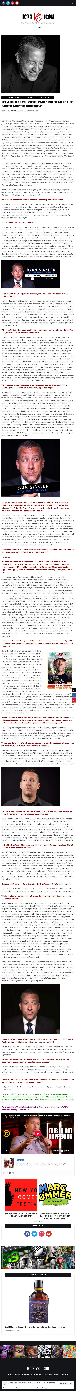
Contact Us (65, 1374)
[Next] (72, 1197)
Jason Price (14, 111)
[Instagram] (13, 1173)
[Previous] (4, 1197)
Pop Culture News (36, 1374)
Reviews (56, 1374)
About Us (10, 1374)
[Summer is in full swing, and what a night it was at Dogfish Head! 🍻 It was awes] (19, 1351)
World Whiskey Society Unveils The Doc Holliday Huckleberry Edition (35, 1326)
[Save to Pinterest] (74, 700)
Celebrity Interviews (11, 97)
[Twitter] (7, 1173)
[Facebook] (4, 1173)
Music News (48, 1374)
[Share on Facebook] (74, 695)
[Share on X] (74, 690)
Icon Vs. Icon (38, 1368)
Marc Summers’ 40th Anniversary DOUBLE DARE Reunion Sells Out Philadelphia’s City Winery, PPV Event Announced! (21, 1216)
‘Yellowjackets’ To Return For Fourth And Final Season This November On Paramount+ (55, 1215)
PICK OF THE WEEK (38, 1275)
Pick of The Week (46, 97)
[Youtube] (10, 1173)
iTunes (54, 1100)
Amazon (61, 1100)
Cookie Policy (41, 1388)
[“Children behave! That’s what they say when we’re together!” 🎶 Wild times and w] (31, 1351)
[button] (38, 28)
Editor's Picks (29, 97)
